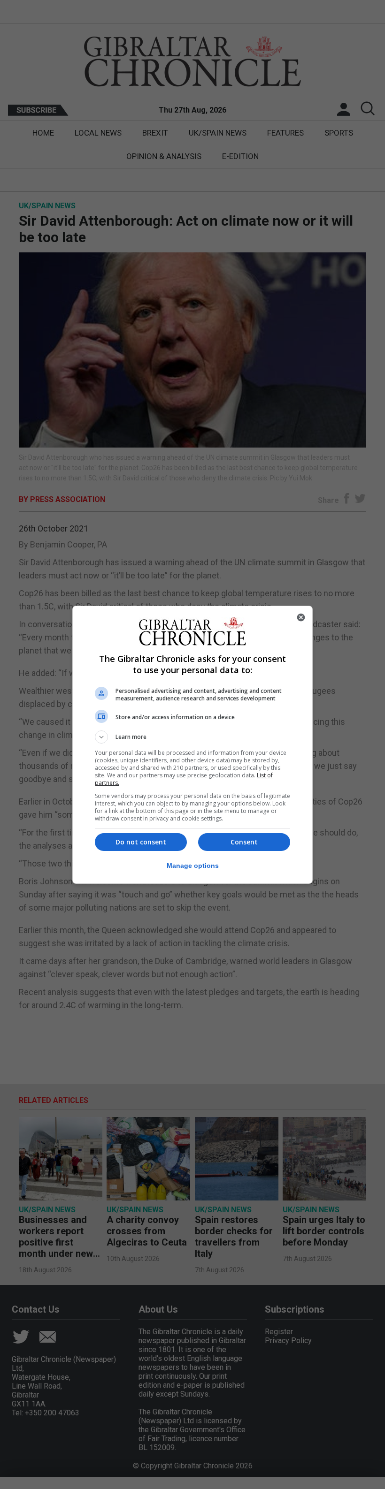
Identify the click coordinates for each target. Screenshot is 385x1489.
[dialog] (192, 745)
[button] (192, 737)
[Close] (301, 617)
